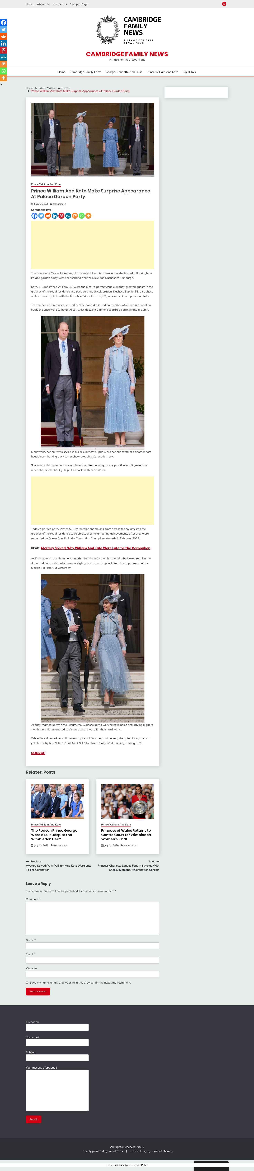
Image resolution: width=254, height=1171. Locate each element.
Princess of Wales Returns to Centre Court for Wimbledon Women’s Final (126, 835)
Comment (33, 899)
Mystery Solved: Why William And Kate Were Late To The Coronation (95, 548)
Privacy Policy (140, 1165)
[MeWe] (68, 216)
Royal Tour (189, 72)
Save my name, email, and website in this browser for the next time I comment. (80, 982)
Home (30, 4)
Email (30, 954)
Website (31, 968)
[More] (88, 216)
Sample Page (79, 4)
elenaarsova (59, 203)
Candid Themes (162, 1151)
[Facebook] (34, 216)
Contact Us (60, 4)
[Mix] (75, 216)
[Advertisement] (92, 245)
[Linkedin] (55, 216)
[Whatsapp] (82, 216)
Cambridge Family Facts (85, 72)
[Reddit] (48, 216)
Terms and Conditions (118, 1165)
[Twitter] (41, 216)
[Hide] (1, 84)
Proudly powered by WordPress (103, 1151)
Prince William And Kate (162, 72)
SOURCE (38, 752)
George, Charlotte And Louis (124, 72)
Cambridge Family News (127, 54)
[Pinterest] (61, 216)
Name (31, 940)
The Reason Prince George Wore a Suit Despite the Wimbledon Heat (54, 835)
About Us (43, 4)
